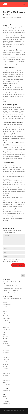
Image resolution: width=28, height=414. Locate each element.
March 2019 (5, 371)
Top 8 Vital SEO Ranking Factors (10, 285)
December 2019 (6, 350)
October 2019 (6, 355)
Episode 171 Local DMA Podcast (10, 290)
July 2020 (5, 334)
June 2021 (5, 309)
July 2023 (5, 306)
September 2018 (6, 384)
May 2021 (5, 311)
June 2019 (5, 364)
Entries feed (5, 398)
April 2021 (5, 313)
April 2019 (5, 368)
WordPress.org (6, 403)
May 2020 (5, 338)
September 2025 (6, 304)
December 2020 (6, 322)
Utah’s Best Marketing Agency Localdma (12, 288)
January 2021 (6, 320)
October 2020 (6, 327)
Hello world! (19, 298)
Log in (4, 396)
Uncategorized (17, 17)
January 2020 (6, 348)
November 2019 (6, 352)
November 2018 (6, 380)
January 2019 (6, 375)
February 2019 (6, 373)
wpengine (6, 17)
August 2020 (6, 332)
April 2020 (5, 341)
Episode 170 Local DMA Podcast (10, 292)
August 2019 (6, 359)
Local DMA (14, 412)
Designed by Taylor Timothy (11, 410)
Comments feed (6, 401)
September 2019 (6, 357)
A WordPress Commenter (9, 298)
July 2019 (5, 361)
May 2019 (5, 366)
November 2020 (6, 325)
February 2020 (6, 345)
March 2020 (5, 343)
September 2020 (6, 329)
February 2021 (6, 318)
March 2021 (5, 315)
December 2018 (6, 378)
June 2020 (5, 336)
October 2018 (6, 382)
